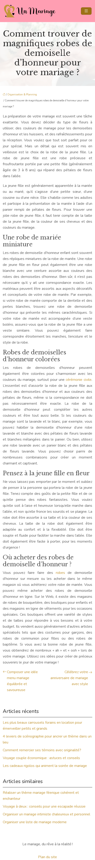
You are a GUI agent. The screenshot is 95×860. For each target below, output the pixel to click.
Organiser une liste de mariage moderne (35, 822)
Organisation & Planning (22, 94)
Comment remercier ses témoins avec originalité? (42, 750)
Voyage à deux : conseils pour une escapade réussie (44, 806)
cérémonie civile (79, 379)
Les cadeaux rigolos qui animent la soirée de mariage (45, 765)
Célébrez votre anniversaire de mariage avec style (69, 677)
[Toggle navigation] (86, 11)
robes (60, 572)
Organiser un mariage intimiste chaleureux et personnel (46, 814)
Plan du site (47, 857)
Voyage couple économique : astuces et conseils (41, 757)
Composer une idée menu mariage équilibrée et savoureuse (22, 680)
